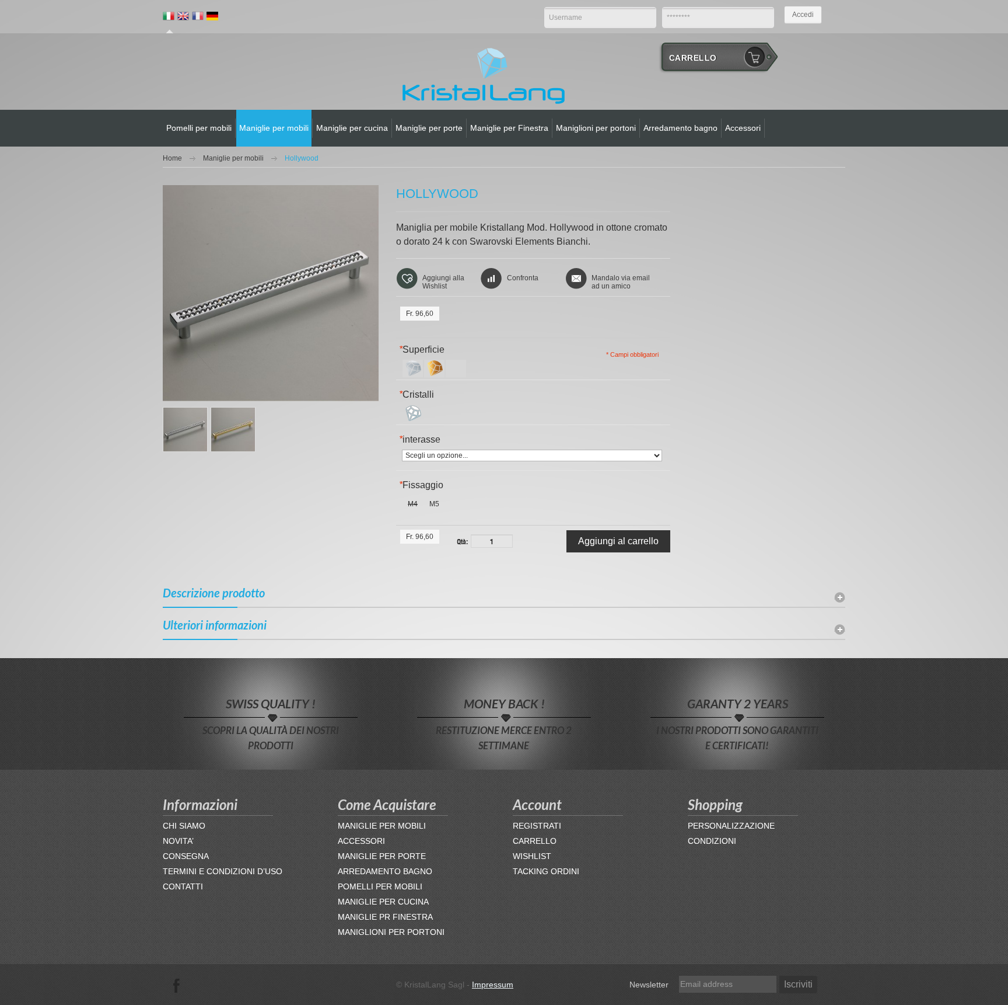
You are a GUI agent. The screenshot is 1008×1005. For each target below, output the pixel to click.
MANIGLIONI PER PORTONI (391, 932)
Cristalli (416, 394)
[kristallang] (483, 75)
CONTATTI (183, 886)
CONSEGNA (186, 856)
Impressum (492, 984)
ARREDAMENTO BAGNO (385, 871)
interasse (419, 439)
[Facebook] (176, 984)
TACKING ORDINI (546, 871)
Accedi (803, 15)
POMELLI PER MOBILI (380, 886)
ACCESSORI (361, 841)
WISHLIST (532, 856)
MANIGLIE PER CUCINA (383, 901)
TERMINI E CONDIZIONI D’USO (222, 871)
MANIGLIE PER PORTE (382, 856)
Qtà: (462, 541)
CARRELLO (534, 841)
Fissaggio (421, 485)
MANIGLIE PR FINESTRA (385, 916)
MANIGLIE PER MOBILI (382, 825)
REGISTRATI (537, 825)
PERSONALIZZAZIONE (731, 825)
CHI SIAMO (184, 825)
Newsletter (648, 984)
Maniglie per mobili (233, 158)
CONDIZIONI (712, 841)
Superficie (421, 349)
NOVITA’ (178, 841)
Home (172, 158)
